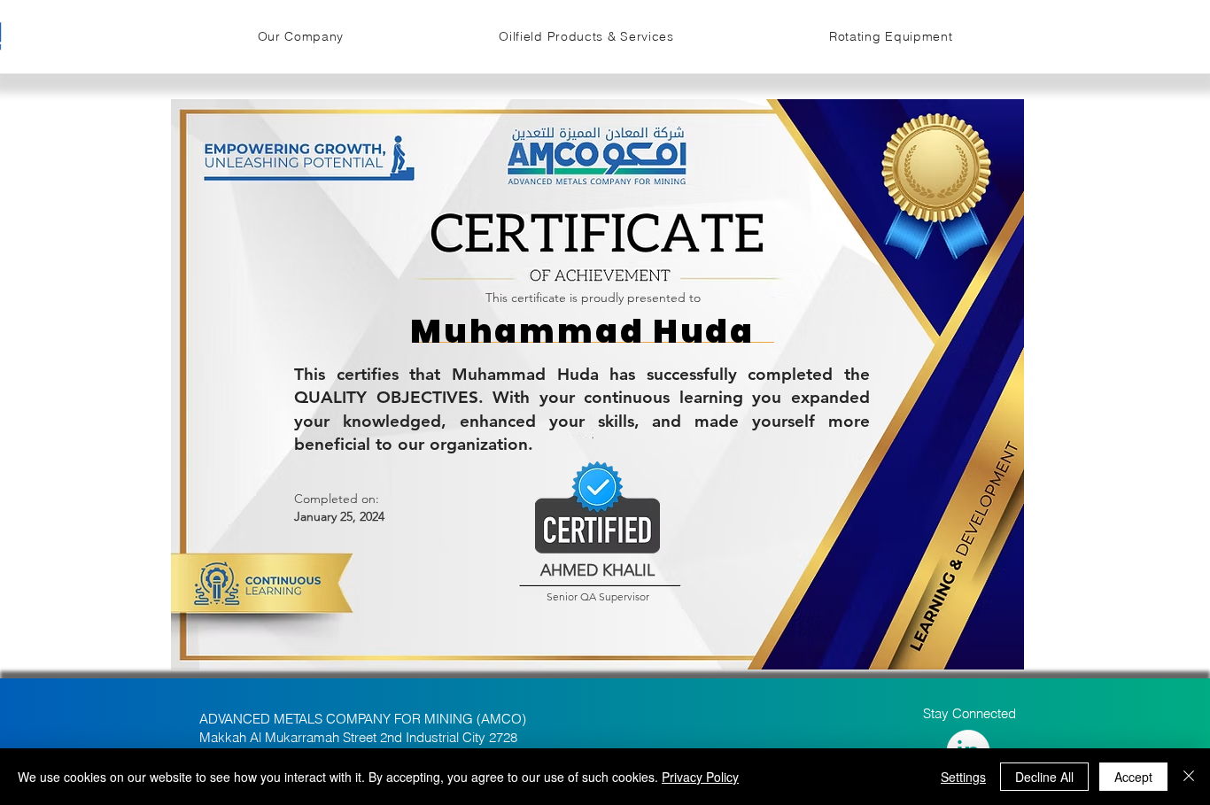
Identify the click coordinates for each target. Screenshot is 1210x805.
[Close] (1188, 776)
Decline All (1044, 777)
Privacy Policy (700, 777)
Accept (1133, 777)
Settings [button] (963, 777)
